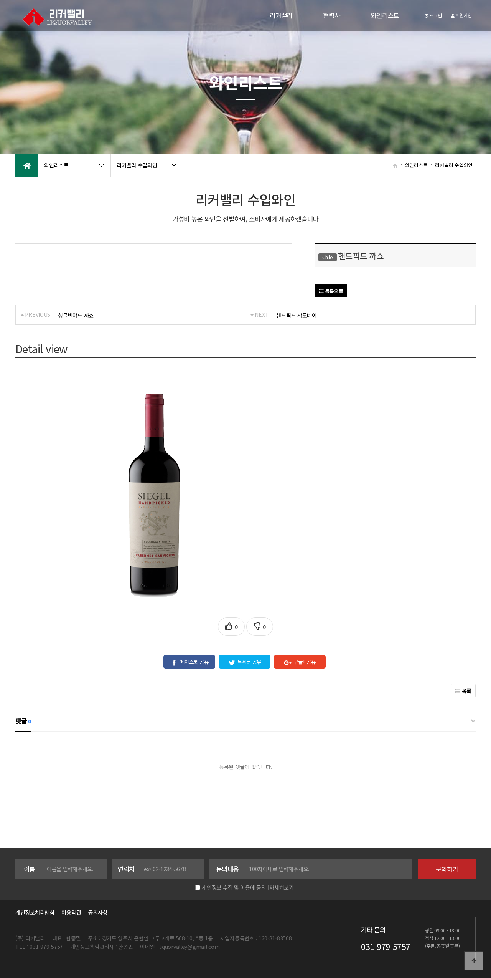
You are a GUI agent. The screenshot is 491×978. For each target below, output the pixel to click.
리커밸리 (281, 15)
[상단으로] (473, 960)
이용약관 (71, 912)
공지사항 (98, 912)
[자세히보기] (281, 887)
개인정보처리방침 (34, 912)
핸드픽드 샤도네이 (296, 315)
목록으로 (333, 291)
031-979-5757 (385, 946)
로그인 (435, 15)
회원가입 (463, 15)
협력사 (331, 15)
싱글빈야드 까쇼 (76, 315)
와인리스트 (385, 15)
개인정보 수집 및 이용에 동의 (234, 887)
